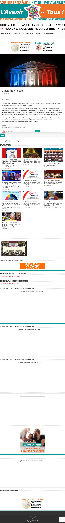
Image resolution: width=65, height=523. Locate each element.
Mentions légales (32, 516)
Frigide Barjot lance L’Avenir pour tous (12, 141)
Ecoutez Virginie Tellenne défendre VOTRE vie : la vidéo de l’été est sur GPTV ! (53, 182)
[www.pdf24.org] (3, 131)
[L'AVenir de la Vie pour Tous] (32, 10)
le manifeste (46, 119)
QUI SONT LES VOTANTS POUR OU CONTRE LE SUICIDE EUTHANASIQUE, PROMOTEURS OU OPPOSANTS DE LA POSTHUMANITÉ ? (11, 163)
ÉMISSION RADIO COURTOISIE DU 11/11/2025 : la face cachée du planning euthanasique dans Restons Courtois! (11, 184)
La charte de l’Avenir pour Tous (53, 141)
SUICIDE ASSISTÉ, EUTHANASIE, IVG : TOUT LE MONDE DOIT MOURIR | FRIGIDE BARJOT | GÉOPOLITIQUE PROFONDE (53, 204)
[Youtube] (34, 519)
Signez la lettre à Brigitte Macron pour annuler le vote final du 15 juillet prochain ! (31, 161)
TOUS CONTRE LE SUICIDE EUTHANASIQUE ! (52, 164)
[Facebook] (30, 519)
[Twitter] (32, 519)
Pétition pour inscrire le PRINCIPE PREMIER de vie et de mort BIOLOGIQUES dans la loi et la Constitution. (32, 183)
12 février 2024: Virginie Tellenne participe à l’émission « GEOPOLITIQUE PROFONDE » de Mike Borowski (11, 225)
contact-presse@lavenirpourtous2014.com (13, 127)
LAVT (36, 521)
